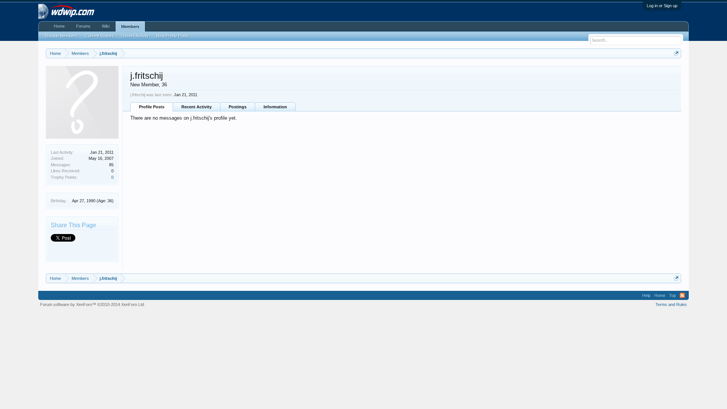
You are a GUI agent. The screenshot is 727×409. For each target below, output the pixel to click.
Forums (83, 26)
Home (59, 26)
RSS (682, 295)
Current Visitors (99, 36)
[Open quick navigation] (676, 53)
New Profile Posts (172, 36)
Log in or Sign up (662, 5)
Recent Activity (196, 107)
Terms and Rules (671, 304)
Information (275, 107)
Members (130, 26)
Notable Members (61, 36)
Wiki (105, 26)
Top (672, 295)
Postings (237, 107)
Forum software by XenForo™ (92, 304)
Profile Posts (151, 107)
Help (646, 295)
